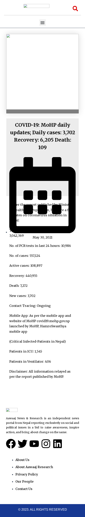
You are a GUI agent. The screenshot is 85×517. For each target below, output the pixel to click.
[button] (42, 22)
